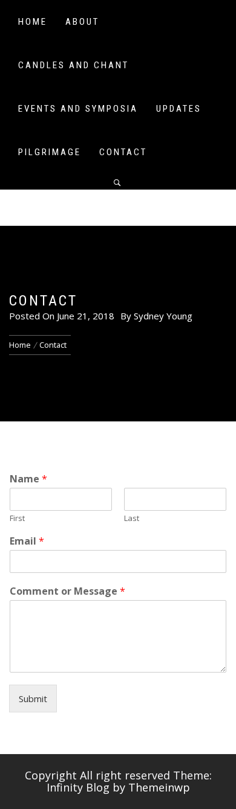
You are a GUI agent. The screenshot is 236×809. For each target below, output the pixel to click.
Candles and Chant (73, 65)
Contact (123, 152)
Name (28, 479)
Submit (33, 698)
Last (131, 518)
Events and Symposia (78, 108)
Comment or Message (67, 591)
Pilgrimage (49, 152)
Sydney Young (163, 316)
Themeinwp (159, 787)
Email (27, 541)
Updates (179, 108)
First (17, 518)
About (82, 21)
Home (32, 21)
